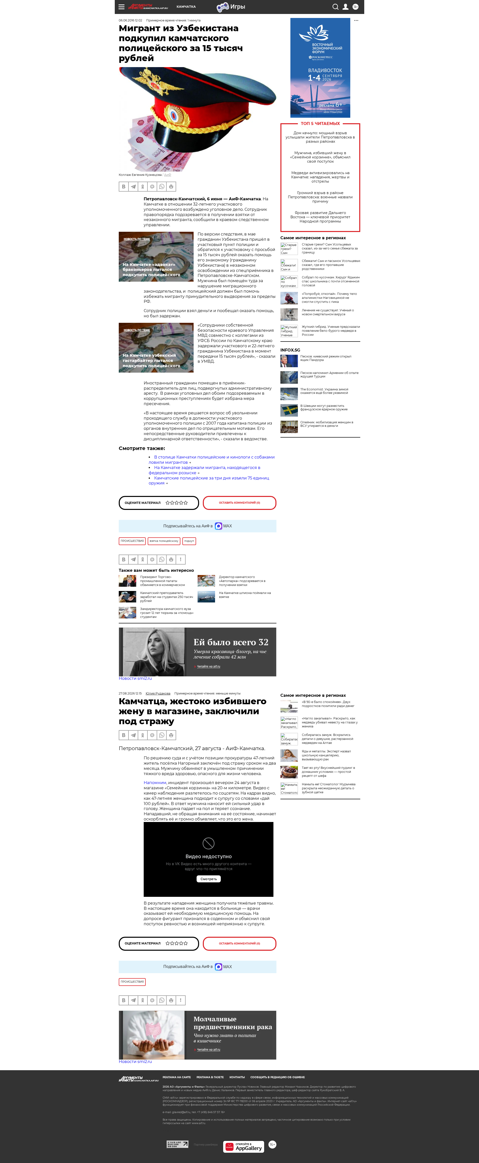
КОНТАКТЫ (237, 1077)
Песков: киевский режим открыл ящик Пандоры (326, 358)
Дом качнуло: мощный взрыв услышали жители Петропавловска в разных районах (320, 137)
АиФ (167, 175)
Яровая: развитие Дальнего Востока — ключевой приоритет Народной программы (320, 217)
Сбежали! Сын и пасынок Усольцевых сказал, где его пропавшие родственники (331, 265)
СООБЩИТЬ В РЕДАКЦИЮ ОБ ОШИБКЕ (277, 1077)
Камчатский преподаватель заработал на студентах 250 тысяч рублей (166, 597)
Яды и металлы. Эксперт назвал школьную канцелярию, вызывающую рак (326, 755)
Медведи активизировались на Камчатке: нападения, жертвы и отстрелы (320, 177)
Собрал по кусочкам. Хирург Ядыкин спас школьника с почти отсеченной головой (331, 281)
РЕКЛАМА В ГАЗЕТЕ (210, 1077)
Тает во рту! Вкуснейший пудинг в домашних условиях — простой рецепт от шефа (328, 772)
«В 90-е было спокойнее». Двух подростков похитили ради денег (328, 704)
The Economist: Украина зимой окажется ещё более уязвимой (324, 391)
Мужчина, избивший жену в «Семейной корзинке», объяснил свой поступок (320, 157)
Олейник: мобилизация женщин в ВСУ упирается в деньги (326, 424)
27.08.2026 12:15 (130, 693)
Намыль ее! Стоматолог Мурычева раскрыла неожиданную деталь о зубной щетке (329, 788)
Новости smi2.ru (135, 678)
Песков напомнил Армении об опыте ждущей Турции (329, 374)
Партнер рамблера (206, 1144)
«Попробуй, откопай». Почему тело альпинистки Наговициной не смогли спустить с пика (329, 298)
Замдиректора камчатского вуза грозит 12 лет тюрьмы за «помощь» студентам (167, 613)
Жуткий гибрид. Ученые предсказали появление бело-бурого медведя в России (331, 331)
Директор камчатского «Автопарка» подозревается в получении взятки (242, 581)
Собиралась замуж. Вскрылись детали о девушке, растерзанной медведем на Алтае (327, 739)
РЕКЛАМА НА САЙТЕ (177, 1077)
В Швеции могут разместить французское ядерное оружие (324, 407)
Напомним (155, 782)
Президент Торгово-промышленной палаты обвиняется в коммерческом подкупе (152, 583)
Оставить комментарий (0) (239, 502)
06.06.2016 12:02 (130, 20)
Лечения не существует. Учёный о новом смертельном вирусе (328, 312)
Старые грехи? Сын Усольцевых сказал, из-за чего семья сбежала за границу (330, 248)
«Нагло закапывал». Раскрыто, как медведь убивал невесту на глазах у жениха (330, 722)
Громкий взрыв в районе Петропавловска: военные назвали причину (320, 197)
